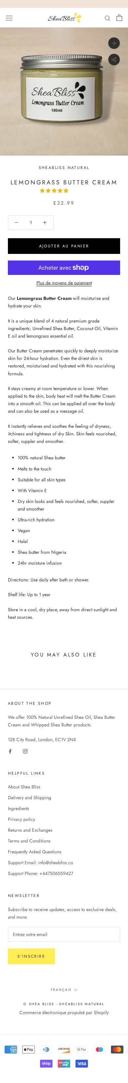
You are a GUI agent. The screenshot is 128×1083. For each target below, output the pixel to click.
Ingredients (18, 808)
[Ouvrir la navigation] (9, 17)
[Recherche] (108, 17)
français (61, 989)
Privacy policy (21, 819)
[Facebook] (10, 751)
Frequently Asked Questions (34, 851)
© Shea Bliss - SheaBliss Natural (63, 1004)
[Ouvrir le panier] (119, 17)
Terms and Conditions (29, 841)
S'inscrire (31, 956)
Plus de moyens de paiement (64, 283)
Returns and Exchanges (30, 830)
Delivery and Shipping (29, 797)
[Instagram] (25, 751)
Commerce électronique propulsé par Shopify (64, 1012)
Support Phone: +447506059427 (40, 873)
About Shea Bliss (24, 786)
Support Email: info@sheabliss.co (40, 862)
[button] (55, 190)
